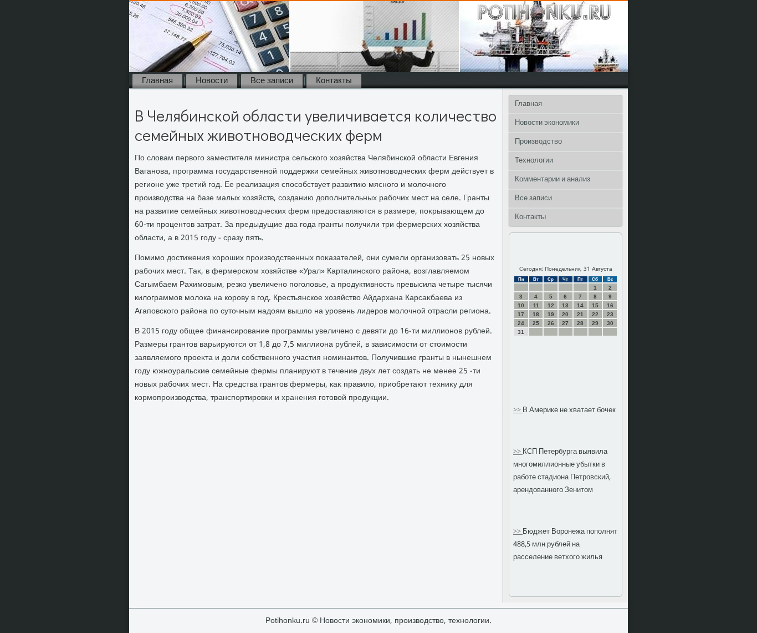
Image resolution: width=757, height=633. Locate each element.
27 (565, 323)
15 (595, 305)
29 (595, 323)
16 (610, 305)
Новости (212, 81)
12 (551, 305)
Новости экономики (547, 123)
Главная (157, 81)
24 (521, 323)
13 (565, 305)
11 (536, 305)
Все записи (271, 81)
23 (610, 314)
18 (536, 314)
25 (536, 323)
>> (518, 410)
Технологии (534, 160)
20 (565, 314)
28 (580, 323)
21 (580, 314)
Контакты (334, 81)
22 (595, 314)
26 (551, 323)
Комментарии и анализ (552, 179)
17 (521, 314)
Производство (538, 141)
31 (521, 332)
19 (551, 314)
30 (610, 323)
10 (521, 305)
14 (580, 305)
